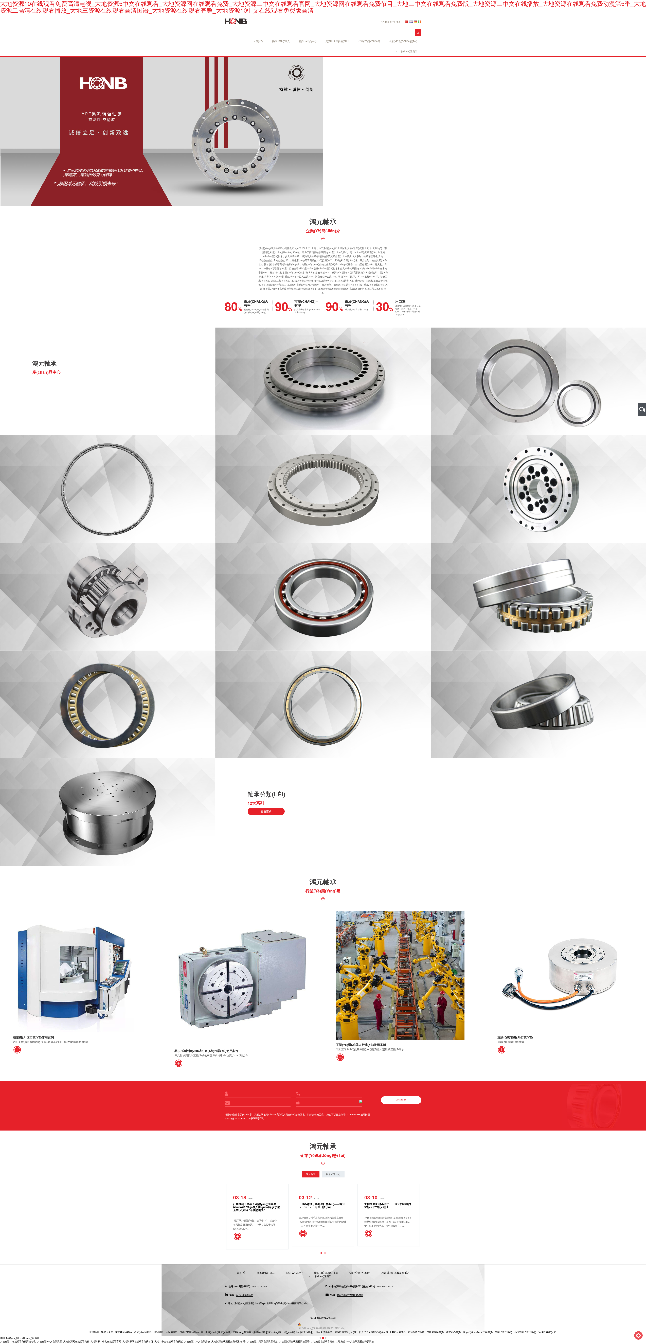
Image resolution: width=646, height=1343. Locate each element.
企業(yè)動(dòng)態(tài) (403, 41)
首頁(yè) (258, 41)
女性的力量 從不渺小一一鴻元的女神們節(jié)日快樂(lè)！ (387, 1205)
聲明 (2, 1338)
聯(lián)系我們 (409, 51)
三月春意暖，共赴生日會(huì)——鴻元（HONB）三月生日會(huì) (322, 1205)
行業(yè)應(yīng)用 (369, 41)
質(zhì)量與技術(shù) (337, 41)
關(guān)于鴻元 (281, 41)
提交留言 (401, 1100)
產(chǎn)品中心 (307, 41)
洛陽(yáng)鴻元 (13, 1338)
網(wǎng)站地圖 (30, 1338)
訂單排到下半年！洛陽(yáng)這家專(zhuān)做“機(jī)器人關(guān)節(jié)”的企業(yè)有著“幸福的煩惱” (256, 1207)
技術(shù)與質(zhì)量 (326, 1273)
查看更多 (266, 811)
